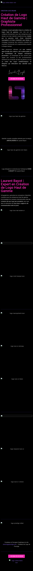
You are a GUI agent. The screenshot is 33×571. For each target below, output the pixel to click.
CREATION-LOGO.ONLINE (8, 11)
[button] (30, 2)
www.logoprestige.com (9, 544)
